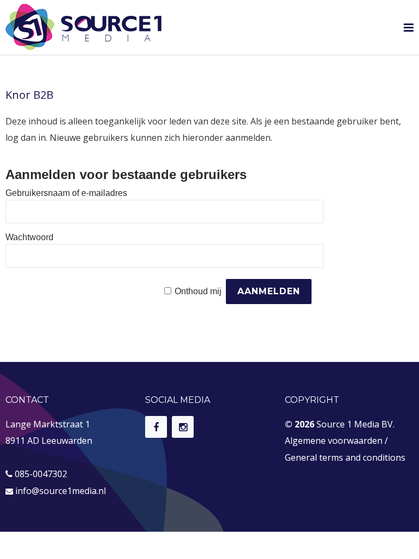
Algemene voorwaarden (333, 441)
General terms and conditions (345, 457)
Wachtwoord (29, 237)
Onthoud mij (198, 291)
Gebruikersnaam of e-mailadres (66, 193)
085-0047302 (41, 474)
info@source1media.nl (60, 491)
